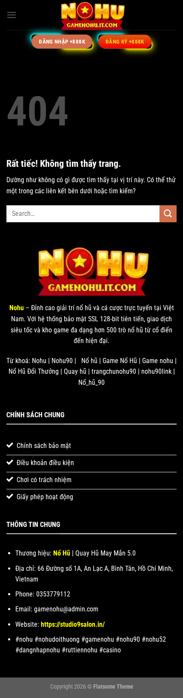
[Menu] (11, 14)
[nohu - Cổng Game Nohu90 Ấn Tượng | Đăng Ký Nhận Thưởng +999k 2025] (91, 15)
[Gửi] (168, 213)
